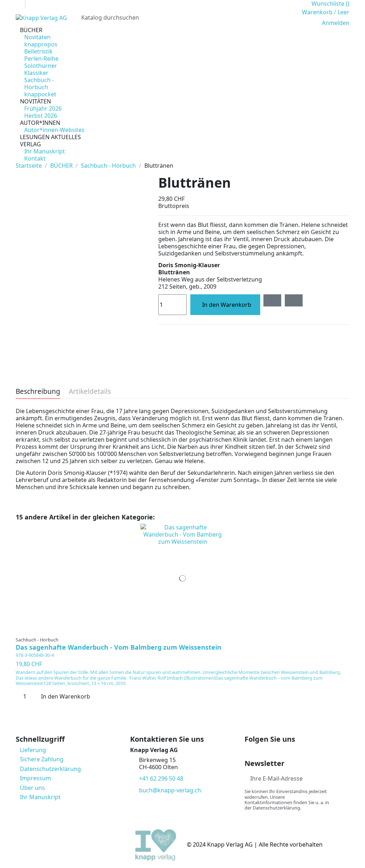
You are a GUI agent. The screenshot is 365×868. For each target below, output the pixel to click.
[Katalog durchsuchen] (287, 17)
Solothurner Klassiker (40, 69)
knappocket (40, 94)
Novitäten (37, 37)
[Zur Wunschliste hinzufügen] (272, 300)
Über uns (32, 787)
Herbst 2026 (40, 116)
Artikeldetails (90, 392)
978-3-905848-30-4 (35, 655)
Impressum (35, 778)
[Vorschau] (187, 630)
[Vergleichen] (182, 630)
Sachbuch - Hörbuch (39, 83)
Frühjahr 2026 (43, 108)
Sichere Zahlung (41, 759)
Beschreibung (38, 392)
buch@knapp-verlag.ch (170, 790)
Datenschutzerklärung (50, 768)
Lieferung (33, 749)
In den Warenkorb (226, 305)
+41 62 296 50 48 (161, 778)
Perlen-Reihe (41, 58)
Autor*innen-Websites (54, 130)
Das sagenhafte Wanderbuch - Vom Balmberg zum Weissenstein (118, 647)
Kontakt (35, 158)
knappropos (40, 44)
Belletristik (38, 51)
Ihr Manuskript (44, 151)
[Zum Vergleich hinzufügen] (294, 300)
